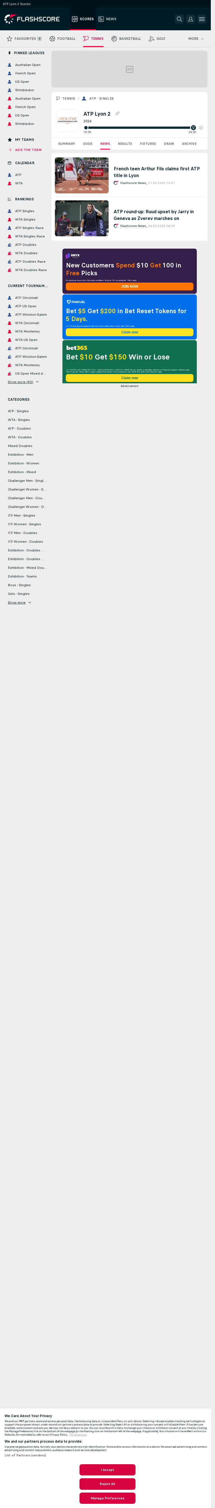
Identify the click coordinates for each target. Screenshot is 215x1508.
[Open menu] (201, 19)
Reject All (107, 1484)
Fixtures (148, 144)
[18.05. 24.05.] (143, 128)
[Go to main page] (35, 19)
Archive (189, 144)
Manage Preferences (107, 1498)
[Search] (179, 19)
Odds (87, 144)
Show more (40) (20, 382)
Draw (169, 144)
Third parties (78, 1434)
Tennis (68, 98)
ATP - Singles (101, 98)
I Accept (107, 1470)
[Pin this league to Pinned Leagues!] (117, 113)
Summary (66, 144)
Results (125, 144)
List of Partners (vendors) (25, 1455)
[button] (201, 128)
